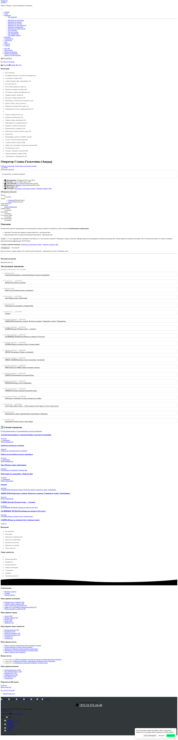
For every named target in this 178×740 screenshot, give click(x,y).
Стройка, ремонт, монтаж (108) (15, 142)
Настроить (162, 735)
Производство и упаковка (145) (15, 128)
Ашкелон (11, 200)
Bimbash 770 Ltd (21, 185)
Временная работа (11, 559)
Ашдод (10, 202)
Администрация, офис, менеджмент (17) (18, 81)
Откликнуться (5, 248)
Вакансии (7, 15)
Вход (6, 48)
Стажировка (9, 570)
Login (3, 697)
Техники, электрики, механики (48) (16, 151)
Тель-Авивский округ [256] (13, 671)
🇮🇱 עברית (19, 65)
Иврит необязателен (10, 207)
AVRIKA (3, 2)
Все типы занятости (12, 556)
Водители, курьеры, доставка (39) (16, 89)
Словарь (7, 45)
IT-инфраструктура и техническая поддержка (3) (20, 75)
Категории (8, 534)
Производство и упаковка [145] (14, 602)
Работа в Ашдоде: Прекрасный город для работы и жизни (22, 645)
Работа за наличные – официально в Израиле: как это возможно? (34, 661)
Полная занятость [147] (11, 630)
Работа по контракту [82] (12, 633)
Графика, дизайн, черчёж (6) (14, 95)
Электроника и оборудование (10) (16, 156)
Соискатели (8, 40)
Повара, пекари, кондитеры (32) (15, 120)
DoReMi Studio (18, 714)
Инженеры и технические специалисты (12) (19, 100)
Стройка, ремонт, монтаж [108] (14, 604)
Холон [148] (8, 621)
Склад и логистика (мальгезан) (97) (16, 139)
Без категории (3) (10, 84)
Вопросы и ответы (10, 591)
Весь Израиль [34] (10, 676)
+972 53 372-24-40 (8, 62)
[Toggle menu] (1, 9)
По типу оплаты (13, 32)
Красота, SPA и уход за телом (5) (15, 103)
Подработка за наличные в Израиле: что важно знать (21, 650)
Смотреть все (8, 638)
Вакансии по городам (15, 23)
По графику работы (14, 35)
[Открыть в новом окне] (4, 699)
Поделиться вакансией (9, 192)
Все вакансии (12, 17)
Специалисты (8, 39)
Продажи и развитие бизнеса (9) (15, 126)
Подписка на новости (11, 728)
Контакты (7, 37)
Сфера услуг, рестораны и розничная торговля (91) (21, 145)
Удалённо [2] (8, 636)
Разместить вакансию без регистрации (11, 725)
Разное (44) (8, 134)
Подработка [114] (9, 631)
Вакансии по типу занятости (17, 25)
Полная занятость (11, 565)
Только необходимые (150, 735)
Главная (6, 12)
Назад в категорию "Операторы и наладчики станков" (19, 166)
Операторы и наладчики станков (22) (17, 112)
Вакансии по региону (15, 22)
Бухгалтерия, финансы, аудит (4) (15, 86)
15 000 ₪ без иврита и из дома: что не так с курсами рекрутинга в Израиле (38, 659)
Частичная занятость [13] (12, 635)
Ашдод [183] (8, 616)
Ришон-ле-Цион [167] (11, 618)
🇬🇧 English (12, 65)
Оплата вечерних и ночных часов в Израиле (18, 647)
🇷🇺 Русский (4, 65)
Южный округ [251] (10, 673)
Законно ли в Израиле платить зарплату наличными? (21, 649)
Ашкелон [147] (9, 623)
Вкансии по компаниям (15, 27)
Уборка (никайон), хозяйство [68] (14, 609)
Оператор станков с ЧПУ (44, 188)
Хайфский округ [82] (11, 675)
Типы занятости (10, 548)
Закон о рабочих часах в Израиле (14, 652)
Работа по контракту (11, 567)
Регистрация (8, 50)
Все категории (10, 73)
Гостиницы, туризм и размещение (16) (17, 92)
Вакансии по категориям (16, 20)
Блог (5, 42)
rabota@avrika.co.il (8, 693)
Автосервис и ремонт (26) (13, 78)
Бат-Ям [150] (8, 619)
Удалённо (8, 573)
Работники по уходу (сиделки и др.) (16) (18, 131)
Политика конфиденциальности (13, 721)
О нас (6, 13)
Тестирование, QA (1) (12, 148)
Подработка (9, 562)
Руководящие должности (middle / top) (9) (18, 137)
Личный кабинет (9, 595)
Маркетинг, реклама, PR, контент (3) (16, 106)
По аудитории (12, 30)
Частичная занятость (11, 576)
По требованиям (13, 33)
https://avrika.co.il (6, 687)
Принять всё (170, 735)
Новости (7, 44)
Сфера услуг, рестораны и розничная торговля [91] (20, 607)
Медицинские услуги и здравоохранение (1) (19, 109)
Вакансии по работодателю (16, 28)
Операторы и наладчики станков (24, 188)
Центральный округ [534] (12, 670)
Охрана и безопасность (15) (14, 114)
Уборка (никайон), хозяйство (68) (15, 153)
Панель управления (10, 52)
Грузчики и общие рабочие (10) (15, 98)
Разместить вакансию (12, 54)
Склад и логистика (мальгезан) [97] (15, 605)
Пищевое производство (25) (14, 117)
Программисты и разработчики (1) (16, 123)
